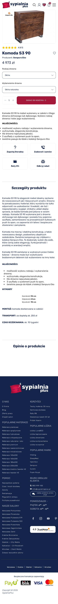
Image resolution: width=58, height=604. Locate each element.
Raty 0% (33, 413)
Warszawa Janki (8, 532)
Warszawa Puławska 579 (12, 518)
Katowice (38, 567)
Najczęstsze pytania (10, 483)
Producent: (14, 57)
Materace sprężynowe (11, 431)
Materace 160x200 (10, 459)
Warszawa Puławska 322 (12, 521)
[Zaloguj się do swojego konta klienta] (39, 5)
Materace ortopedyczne (12, 438)
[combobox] (29, 75)
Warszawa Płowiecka (10, 514)
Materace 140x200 (10, 455)
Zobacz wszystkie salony (12, 553)
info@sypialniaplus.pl (41, 489)
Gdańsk (29, 567)
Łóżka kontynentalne (39, 441)
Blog (4, 410)
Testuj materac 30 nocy (40, 406)
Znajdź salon (7, 417)
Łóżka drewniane (37, 438)
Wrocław (48, 567)
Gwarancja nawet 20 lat (40, 417)
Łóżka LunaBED (36, 431)
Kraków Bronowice (10, 535)
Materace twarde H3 (10, 473)
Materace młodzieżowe (12, 452)
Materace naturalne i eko (12, 441)
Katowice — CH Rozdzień (12, 546)
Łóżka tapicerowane (38, 434)
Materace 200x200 (10, 466)
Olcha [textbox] (7, 75)
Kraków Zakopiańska (10, 539)
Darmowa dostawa (37, 410)
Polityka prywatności (11, 500)
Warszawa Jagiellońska (12, 528)
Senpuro (33, 465)
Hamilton (34, 462)
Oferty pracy (7, 413)
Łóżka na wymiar (37, 445)
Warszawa (11, 567)
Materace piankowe (10, 427)
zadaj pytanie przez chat (45, 494)
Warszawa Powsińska (11, 525)
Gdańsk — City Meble (11, 542)
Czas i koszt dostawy (11, 486)
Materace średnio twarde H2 (14, 469)
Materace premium (10, 445)
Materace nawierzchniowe (13, 448)
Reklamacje (7, 493)
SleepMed (34, 458)
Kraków (20, 567)
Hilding (33, 455)
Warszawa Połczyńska (11, 511)
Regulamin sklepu (10, 497)
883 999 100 (37, 486)
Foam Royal (35, 472)
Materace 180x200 (10, 462)
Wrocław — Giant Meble (12, 549)
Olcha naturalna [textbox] (12, 89)
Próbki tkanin (35, 420)
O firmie (5, 406)
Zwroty (5, 490)
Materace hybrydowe (11, 434)
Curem (33, 469)
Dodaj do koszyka (35, 100)
